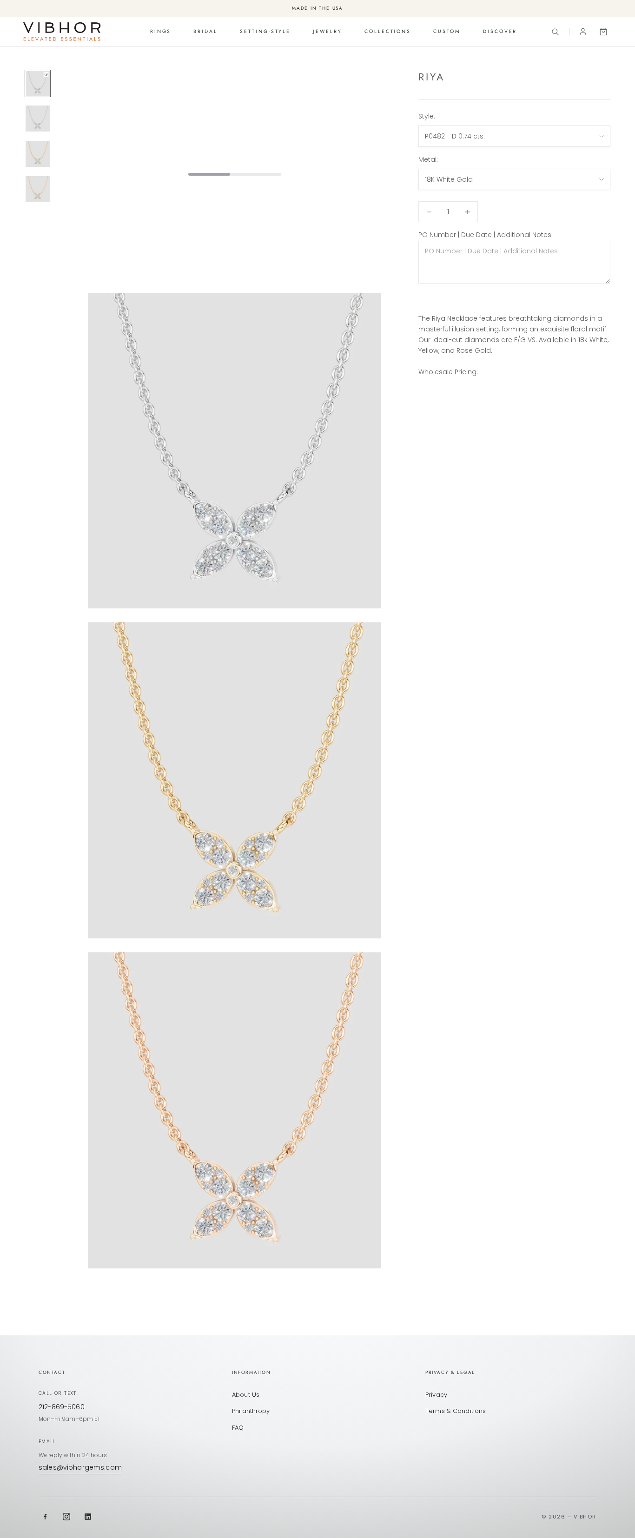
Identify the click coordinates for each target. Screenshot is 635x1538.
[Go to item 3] (38, 154)
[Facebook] (45, 1516)
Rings (161, 31)
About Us (245, 1394)
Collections (387, 31)
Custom (447, 31)
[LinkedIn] (87, 1516)
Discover (500, 31)
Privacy (436, 1394)
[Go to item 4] (38, 189)
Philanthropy (251, 1410)
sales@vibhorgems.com (80, 1467)
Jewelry (327, 31)
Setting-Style (265, 31)
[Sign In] (583, 31)
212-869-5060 (62, 1407)
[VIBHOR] (61, 31)
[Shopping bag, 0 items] (603, 31)
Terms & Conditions (455, 1410)
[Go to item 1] (38, 84)
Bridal (205, 31)
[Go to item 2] (38, 118)
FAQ (238, 1427)
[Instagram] (66, 1516)
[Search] (555, 31)
